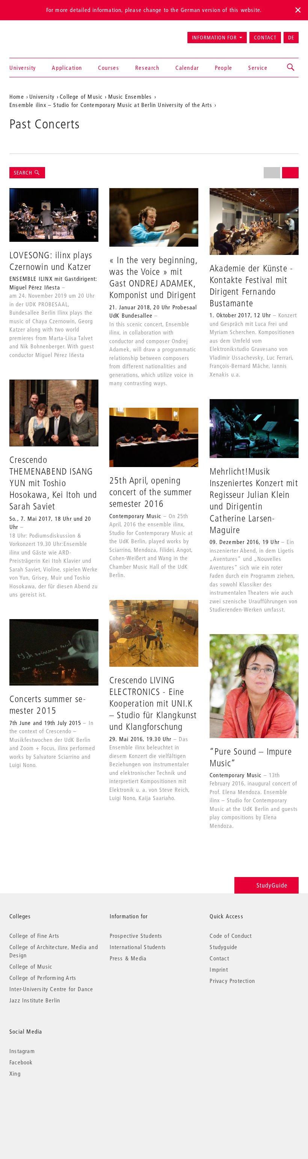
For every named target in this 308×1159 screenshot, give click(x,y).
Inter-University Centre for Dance (51, 989)
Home (16, 96)
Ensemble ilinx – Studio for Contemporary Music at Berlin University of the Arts (110, 105)
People (224, 67)
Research (147, 67)
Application (67, 67)
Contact (265, 37)
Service (257, 67)
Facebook (21, 1062)
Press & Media (128, 958)
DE (291, 37)
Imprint (219, 969)
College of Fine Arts (34, 935)
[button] (291, 67)
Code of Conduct (231, 935)
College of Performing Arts (42, 977)
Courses (108, 67)
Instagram (22, 1051)
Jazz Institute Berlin (34, 1000)
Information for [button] (214, 37)
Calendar (187, 67)
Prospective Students (136, 935)
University (22, 67)
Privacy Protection (232, 980)
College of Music (81, 96)
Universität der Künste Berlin (38, 34)
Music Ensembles (130, 96)
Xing (15, 1073)
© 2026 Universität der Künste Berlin (48, 1105)
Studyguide (223, 947)
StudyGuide (272, 885)
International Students (138, 947)
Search (24, 172)
